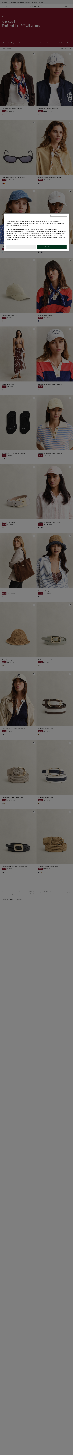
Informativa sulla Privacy (54, 237)
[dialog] (36, 232)
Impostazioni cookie (21, 247)
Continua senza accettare (58, 216)
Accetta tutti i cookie (52, 247)
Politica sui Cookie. (12, 239)
